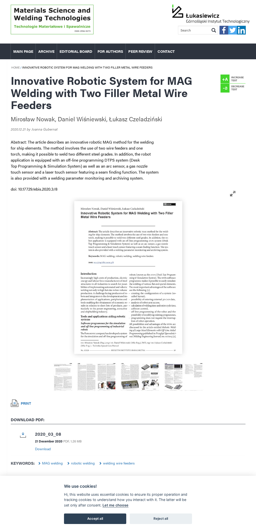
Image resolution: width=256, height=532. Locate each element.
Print (26, 403)
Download (43, 448)
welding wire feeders (119, 462)
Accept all (95, 518)
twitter (232, 30)
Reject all (161, 518)
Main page (23, 51)
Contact (166, 51)
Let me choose (115, 505)
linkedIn (241, 30)
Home (15, 67)
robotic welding (83, 462)
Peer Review (140, 51)
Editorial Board (76, 51)
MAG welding (52, 462)
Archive (46, 51)
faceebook (224, 30)
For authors (110, 51)
